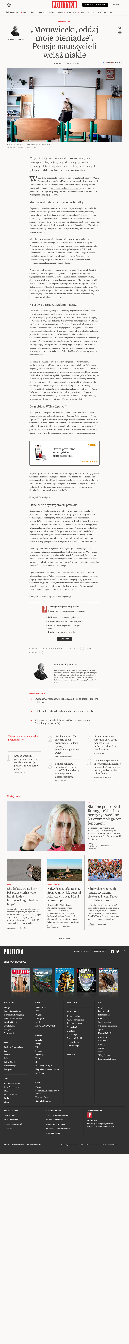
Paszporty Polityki (43, 1065)
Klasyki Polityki (105, 1033)
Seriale (38, 1050)
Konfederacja (10, 1065)
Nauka (60, 12)
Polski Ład (36, 652)
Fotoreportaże (104, 1014)
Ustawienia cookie (53, 1133)
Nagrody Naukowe (43, 1100)
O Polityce (8, 1129)
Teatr (37, 1058)
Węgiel (38, 1014)
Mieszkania (40, 1007)
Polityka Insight (18, 1145)
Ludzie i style (104, 1010)
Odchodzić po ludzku (107, 1025)
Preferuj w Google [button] (112, 62)
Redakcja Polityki (11, 1111)
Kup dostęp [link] (64, 639)
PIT (37, 1010)
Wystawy (39, 1054)
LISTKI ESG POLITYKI (45, 1025)
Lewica (7, 1054)
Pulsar (38, 1087)
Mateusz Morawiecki (54, 648)
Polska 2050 (9, 1062)
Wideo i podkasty (87, 12)
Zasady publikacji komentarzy (58, 1115)
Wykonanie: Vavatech (87, 1145)
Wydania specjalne (12, 1010)
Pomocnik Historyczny (14, 1014)
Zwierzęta (102, 1036)
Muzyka (38, 1043)
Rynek (41, 12)
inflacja (35, 648)
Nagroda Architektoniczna (47, 1069)
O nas (100, 1051)
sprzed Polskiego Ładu (45, 330)
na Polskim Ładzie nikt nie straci (65, 187)
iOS (88, 1121)
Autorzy (101, 1044)
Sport (100, 1029)
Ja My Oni (8, 1029)
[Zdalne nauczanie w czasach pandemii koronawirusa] (64, 105)
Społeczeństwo (64, 22)
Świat (33, 12)
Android (94, 1121)
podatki (88, 648)
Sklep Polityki (104, 1055)
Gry (37, 1062)
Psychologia (72, 1034)
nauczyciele (73, 648)
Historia (101, 1018)
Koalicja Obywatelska (13, 1047)
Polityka (7, 1007)
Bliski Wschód (10, 1094)
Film (37, 1047)
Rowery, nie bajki (74, 1038)
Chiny (6, 1101)
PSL (6, 1058)
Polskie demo (73, 1041)
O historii (71, 1030)
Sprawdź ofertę (88, 461)
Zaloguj (116, 5)
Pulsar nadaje (73, 1045)
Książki (38, 1039)
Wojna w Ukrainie (12, 1083)
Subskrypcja (99, 951)
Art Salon (39, 1073)
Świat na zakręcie (74, 1023)
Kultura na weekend (75, 1019)
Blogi (100, 1007)
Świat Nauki (9, 1025)
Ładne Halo (74, 1145)
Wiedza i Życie (10, 1022)
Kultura (51, 12)
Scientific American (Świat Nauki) (47, 1092)
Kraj (25, 12)
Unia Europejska (11, 1087)
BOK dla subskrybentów (13, 1124)
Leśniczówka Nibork (34, 1145)
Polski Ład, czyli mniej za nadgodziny (55, 596)
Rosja (6, 1098)
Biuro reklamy (9, 1115)
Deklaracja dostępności (55, 1124)
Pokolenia (102, 12)
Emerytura (40, 1018)
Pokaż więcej (64, 939)
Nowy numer (15, 12)
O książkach (72, 1027)
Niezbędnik (9, 1033)
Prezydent (8, 1069)
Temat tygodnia (73, 1016)
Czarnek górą (44, 497)
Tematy (101, 1047)
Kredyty (38, 1022)
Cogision (68, 1145)
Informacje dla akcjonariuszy (58, 1129)
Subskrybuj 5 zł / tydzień (95, 5)
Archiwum (103, 1040)
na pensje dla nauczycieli (50, 432)
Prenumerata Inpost (81, 951)
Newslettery (72, 12)
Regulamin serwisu (53, 1111)
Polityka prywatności (54, 1120)
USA (6, 1090)
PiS (5, 1050)
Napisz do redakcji (11, 1120)
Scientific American (13, 1018)
